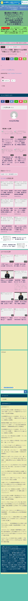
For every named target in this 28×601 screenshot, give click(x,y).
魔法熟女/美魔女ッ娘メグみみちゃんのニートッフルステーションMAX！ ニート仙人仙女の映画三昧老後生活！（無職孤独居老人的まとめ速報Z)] (13, 424)
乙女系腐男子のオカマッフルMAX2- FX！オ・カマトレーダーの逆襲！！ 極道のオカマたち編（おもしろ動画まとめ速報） (13, 418)
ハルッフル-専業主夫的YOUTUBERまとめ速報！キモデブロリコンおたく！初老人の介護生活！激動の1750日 (13, 473)
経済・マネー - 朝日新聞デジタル (9, 174)
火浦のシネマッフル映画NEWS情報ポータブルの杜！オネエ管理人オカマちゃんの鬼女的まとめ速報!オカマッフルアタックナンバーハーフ (13, 484)
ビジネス (3, 46)
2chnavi (3, 352)
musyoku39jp (14, 121)
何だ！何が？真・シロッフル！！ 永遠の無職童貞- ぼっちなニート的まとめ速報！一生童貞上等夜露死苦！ (13, 451)
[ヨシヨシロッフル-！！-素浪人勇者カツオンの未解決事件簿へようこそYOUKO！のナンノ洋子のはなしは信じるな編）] (13, 518)
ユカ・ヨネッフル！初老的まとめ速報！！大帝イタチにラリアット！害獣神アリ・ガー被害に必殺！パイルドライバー (13, 490)
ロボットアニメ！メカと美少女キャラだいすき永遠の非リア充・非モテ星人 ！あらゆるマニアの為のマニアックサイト (13, 466)
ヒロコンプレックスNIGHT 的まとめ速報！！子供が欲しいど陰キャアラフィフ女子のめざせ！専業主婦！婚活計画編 (13, 540)
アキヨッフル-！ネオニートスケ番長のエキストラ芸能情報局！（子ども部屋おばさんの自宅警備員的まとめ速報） (13, 512)
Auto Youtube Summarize (15, 73)
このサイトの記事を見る (7, 69)
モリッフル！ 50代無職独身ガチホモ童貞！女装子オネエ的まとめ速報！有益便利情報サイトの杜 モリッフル (14, 525)
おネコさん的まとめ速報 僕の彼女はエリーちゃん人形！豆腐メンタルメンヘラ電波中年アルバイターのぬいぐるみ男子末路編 (13, 411)
